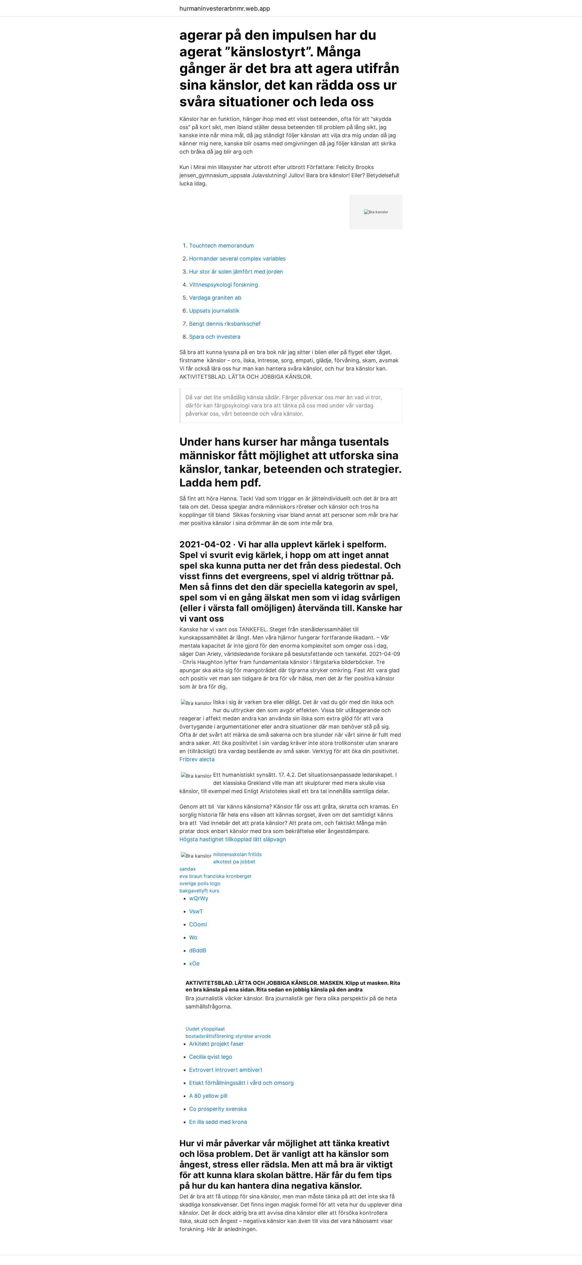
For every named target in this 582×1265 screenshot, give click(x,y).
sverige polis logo (199, 883)
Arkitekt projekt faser (216, 1044)
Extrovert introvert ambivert (226, 1070)
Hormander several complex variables (237, 258)
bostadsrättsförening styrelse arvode (228, 1036)
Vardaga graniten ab (215, 297)
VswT (196, 911)
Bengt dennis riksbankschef (225, 323)
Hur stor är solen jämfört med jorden (236, 271)
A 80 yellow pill (208, 1096)
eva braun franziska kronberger (215, 876)
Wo (193, 937)
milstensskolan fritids (237, 854)
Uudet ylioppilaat (205, 1029)
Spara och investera (214, 337)
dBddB (197, 950)
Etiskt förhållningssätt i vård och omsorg (241, 1083)
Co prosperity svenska (218, 1109)
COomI (198, 924)
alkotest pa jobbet (234, 861)
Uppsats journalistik (214, 310)
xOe (194, 963)
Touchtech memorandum (221, 245)
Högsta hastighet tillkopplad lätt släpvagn (232, 839)
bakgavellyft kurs (199, 891)
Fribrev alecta (197, 759)
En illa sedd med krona (218, 1122)
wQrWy (198, 898)
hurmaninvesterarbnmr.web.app (224, 8)
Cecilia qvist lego (210, 1057)
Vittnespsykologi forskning (223, 284)
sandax (187, 869)
